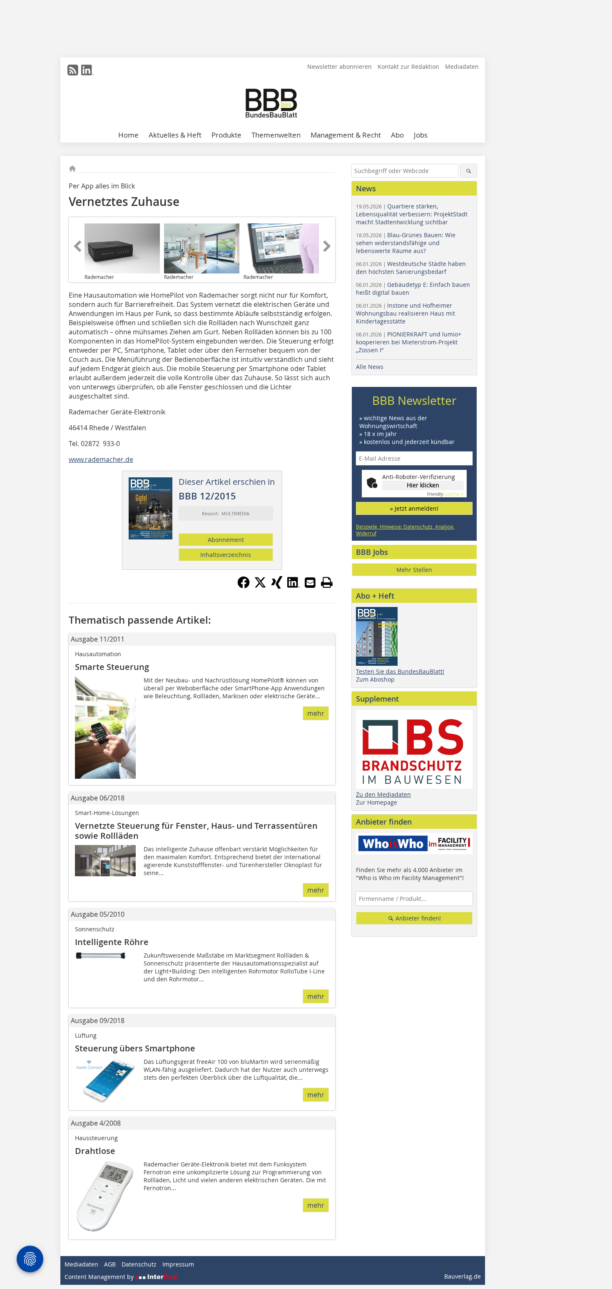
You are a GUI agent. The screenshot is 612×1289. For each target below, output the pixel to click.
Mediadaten (462, 66)
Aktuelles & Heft (175, 135)
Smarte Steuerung (112, 666)
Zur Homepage (376, 802)
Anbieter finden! (417, 918)
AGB (110, 1264)
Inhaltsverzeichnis (225, 555)
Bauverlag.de (462, 1276)
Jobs (421, 135)
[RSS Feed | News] (73, 70)
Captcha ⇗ (445, 494)
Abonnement (226, 540)
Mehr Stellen (414, 570)
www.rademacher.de (101, 459)
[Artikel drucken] (326, 582)
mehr (315, 713)
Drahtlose (95, 1150)
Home (128, 135)
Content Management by (100, 1277)
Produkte (226, 135)
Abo (397, 135)
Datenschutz (139, 1264)
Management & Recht (346, 135)
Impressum (178, 1264)
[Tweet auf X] (260, 586)
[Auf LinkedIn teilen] (293, 586)
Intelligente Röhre (112, 942)
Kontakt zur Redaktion (408, 66)
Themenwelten (276, 135)
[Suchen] (468, 170)
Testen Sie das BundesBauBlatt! (400, 671)
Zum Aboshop (375, 679)
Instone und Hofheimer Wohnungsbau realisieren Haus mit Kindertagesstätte (405, 313)
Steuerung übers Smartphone (135, 1048)
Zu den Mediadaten (383, 794)
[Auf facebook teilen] (243, 586)
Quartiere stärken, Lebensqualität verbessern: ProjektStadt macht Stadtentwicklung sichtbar (412, 214)
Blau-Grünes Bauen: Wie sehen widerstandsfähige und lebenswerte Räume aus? (405, 243)
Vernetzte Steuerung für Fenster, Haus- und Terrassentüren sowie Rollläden (196, 830)
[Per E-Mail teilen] (310, 582)
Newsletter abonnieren (339, 66)
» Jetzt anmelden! (414, 508)
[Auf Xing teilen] (277, 586)
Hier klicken (423, 485)
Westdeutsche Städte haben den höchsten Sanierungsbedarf (411, 268)
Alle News (369, 367)
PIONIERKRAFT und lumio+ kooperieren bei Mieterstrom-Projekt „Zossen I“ (408, 342)
